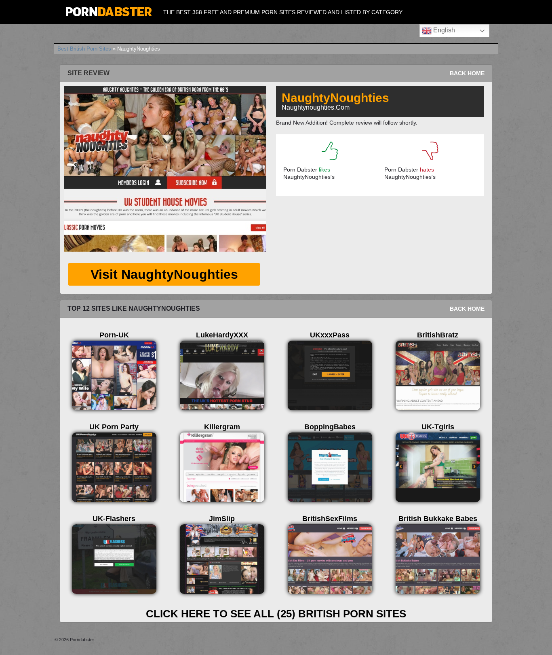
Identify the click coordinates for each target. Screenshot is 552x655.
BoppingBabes (330, 427)
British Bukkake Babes (437, 519)
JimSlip (222, 519)
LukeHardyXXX (222, 335)
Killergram (222, 427)
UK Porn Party (114, 427)
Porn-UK (114, 335)
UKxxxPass (330, 335)
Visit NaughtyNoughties (164, 274)
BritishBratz (437, 335)
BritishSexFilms (329, 519)
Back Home (467, 73)
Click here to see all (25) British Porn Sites (276, 614)
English (443, 30)
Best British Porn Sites (84, 49)
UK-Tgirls (437, 427)
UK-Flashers (114, 519)
